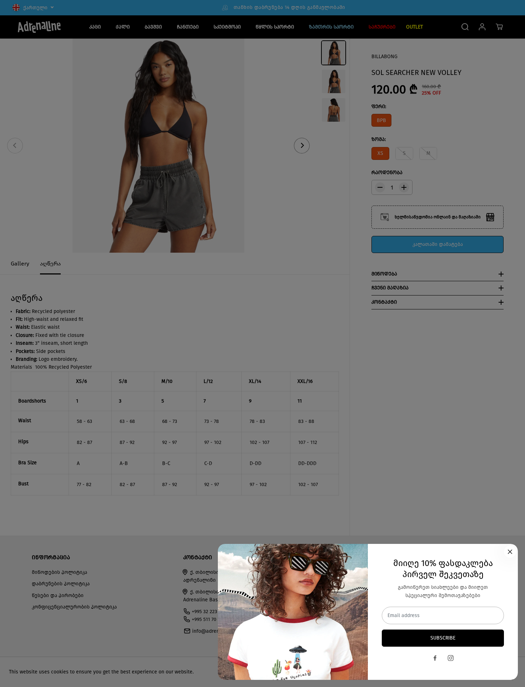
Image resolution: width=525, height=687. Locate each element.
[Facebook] (435, 658)
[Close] (510, 552)
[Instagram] (451, 658)
